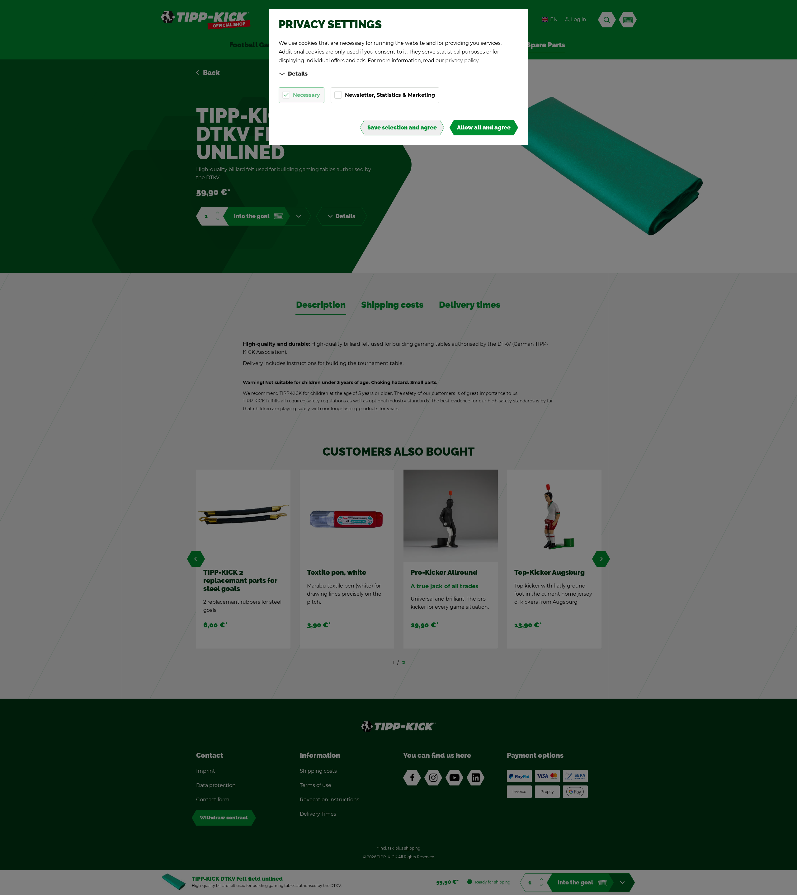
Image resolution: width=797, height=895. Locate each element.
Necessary (306, 95)
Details (298, 73)
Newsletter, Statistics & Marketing (390, 95)
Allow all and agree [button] (484, 127)
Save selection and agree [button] (402, 127)
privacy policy (462, 60)
